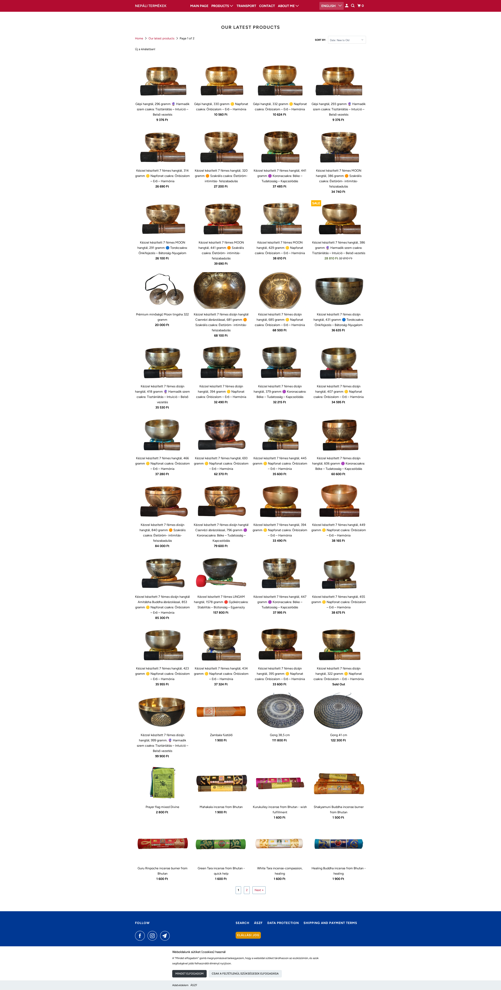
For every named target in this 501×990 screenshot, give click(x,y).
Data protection (283, 923)
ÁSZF (193, 985)
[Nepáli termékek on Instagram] (153, 936)
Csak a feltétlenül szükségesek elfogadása (245, 973)
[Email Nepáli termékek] (166, 936)
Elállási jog (248, 935)
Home (139, 38)
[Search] (353, 6)
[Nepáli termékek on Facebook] (141, 936)
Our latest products (162, 38)
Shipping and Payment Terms (330, 923)
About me (287, 6)
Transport (246, 6)
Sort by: (320, 39)
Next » (259, 890)
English (328, 6)
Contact (267, 6)
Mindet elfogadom (189, 973)
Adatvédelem (180, 985)
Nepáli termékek (151, 6)
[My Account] (347, 6)
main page (199, 6)
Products (220, 6)
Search (242, 923)
